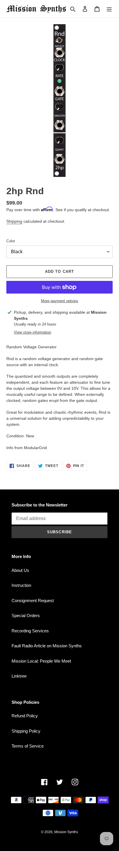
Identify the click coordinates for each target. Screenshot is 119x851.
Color (10, 241)
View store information (32, 332)
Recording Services (30, 630)
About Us (20, 570)
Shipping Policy (26, 731)
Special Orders (26, 615)
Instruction (21, 585)
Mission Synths (66, 832)
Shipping (14, 221)
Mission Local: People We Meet (41, 661)
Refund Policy (25, 715)
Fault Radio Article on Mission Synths (47, 645)
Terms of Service (28, 746)
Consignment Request (33, 600)
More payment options (59, 301)
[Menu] (109, 9)
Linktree (19, 676)
